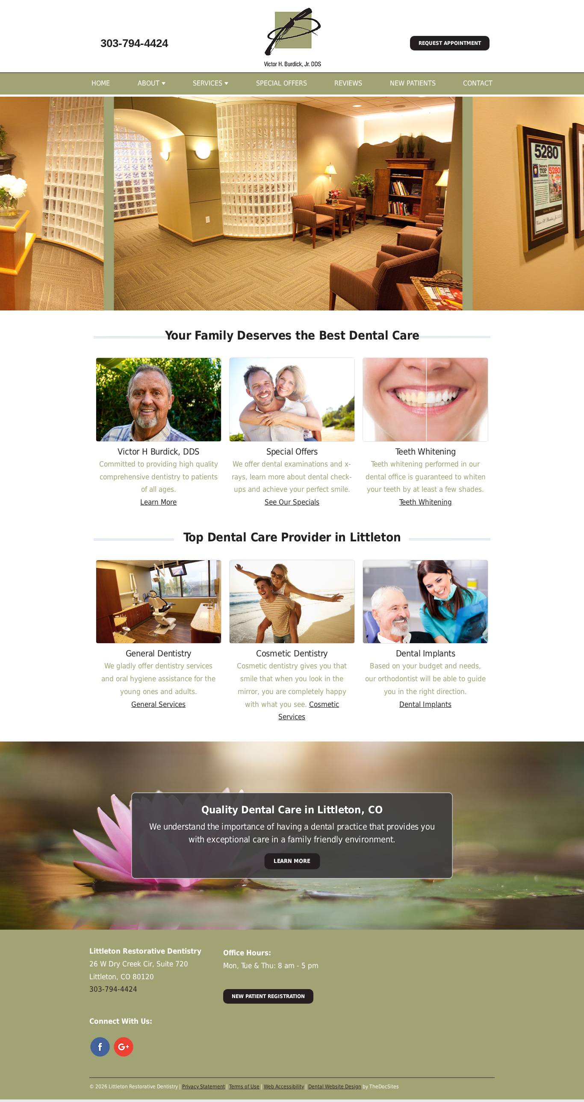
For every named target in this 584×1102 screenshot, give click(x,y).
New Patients (413, 83)
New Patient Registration (268, 996)
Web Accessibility (284, 1087)
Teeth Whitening (425, 502)
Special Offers (281, 83)
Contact (478, 83)
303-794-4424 (134, 43)
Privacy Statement (203, 1087)
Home (100, 83)
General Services (158, 704)
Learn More (158, 502)
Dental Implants (425, 704)
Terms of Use (244, 1087)
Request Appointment (450, 43)
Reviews (348, 83)
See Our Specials (292, 502)
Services (207, 83)
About (148, 83)
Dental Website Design (334, 1087)
